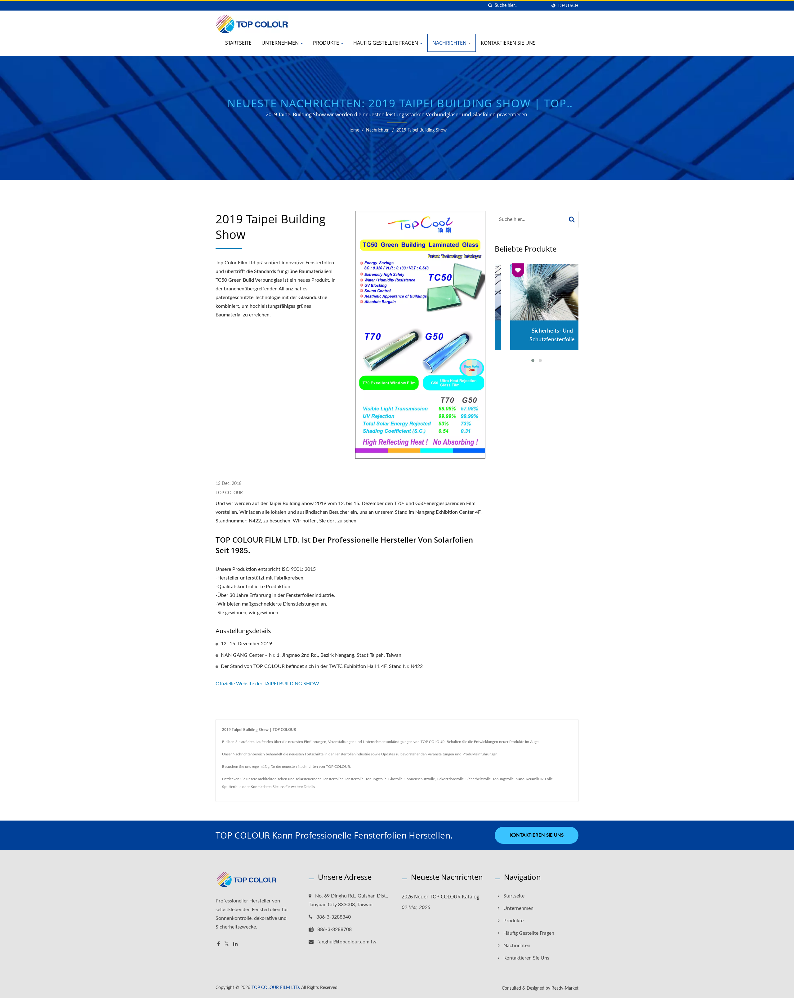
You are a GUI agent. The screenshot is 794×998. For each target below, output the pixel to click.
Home (353, 130)
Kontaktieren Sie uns (508, 42)
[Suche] (490, 6)
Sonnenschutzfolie (419, 779)
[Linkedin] (235, 944)
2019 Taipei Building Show (421, 130)
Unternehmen (280, 42)
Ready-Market (564, 988)
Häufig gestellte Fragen (386, 42)
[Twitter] (226, 944)
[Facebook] (218, 944)
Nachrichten (450, 42)
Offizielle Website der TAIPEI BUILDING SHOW (267, 683)
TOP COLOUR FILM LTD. (276, 988)
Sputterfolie (231, 787)
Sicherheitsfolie (478, 779)
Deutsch (568, 5)
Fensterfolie (354, 779)
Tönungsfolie (375, 779)
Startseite (238, 42)
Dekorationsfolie (450, 779)
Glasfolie (395, 779)
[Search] (572, 219)
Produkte (326, 42)
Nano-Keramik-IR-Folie (534, 779)
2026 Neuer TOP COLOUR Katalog (441, 896)
